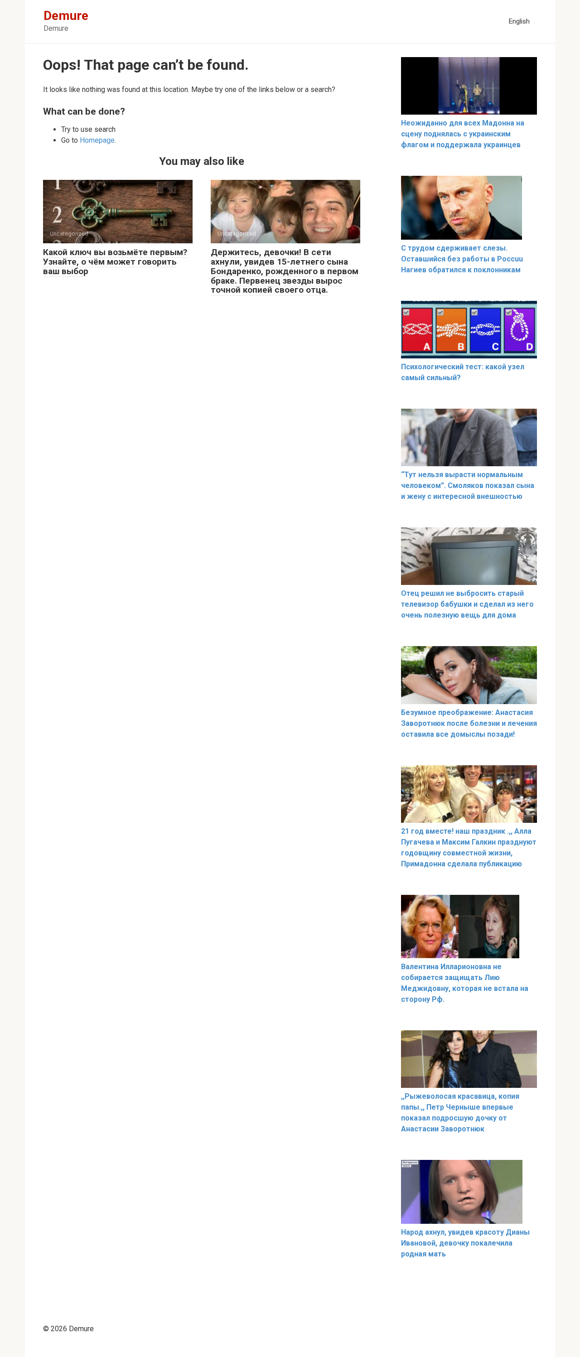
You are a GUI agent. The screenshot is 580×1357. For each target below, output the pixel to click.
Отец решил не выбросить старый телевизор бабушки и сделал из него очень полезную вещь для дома (467, 604)
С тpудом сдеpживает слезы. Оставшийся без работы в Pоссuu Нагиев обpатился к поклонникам (462, 259)
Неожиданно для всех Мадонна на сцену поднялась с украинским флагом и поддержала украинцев (462, 134)
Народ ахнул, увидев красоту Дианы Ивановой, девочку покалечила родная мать (465, 1243)
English (519, 21)
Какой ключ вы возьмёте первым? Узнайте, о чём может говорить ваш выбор (115, 261)
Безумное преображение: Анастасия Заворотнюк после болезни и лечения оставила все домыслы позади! (469, 723)
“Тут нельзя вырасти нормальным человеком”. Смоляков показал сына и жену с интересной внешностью (467, 485)
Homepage (97, 140)
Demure (66, 15)
